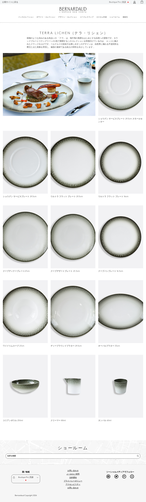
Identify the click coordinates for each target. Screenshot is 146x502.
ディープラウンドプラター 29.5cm (66, 346)
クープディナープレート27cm (16, 271)
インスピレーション (26, 17)
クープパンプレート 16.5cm (110, 271)
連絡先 (125, 17)
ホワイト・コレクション (45, 17)
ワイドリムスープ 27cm (13, 346)
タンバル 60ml (104, 421)
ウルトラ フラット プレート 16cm (113, 197)
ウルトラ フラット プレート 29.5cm (67, 197)
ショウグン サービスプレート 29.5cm (19, 197)
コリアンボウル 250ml (13, 421)
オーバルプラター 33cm (109, 346)
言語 (118, 2)
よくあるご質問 (72, 474)
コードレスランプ (87, 17)
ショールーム (115, 17)
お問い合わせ (73, 471)
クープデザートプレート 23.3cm (65, 271)
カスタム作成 (101, 17)
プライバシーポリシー (73, 481)
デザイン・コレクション (67, 17)
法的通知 (73, 478)
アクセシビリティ (73, 484)
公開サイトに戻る (10, 2)
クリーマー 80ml (58, 421)
